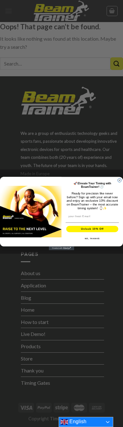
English (77, 421)
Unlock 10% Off (92, 229)
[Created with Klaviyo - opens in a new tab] (61, 248)
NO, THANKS (92, 238)
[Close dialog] (119, 180)
